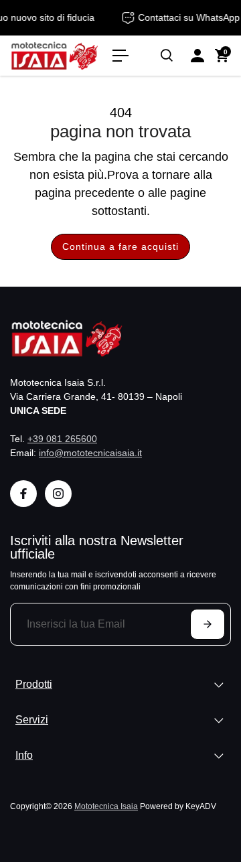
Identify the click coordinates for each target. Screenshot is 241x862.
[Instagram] (58, 493)
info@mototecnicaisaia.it (90, 452)
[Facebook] (23, 493)
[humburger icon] (120, 55)
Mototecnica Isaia (106, 806)
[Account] (197, 55)
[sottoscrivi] (207, 624)
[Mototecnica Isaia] (54, 56)
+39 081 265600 (62, 438)
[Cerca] (166, 55)
